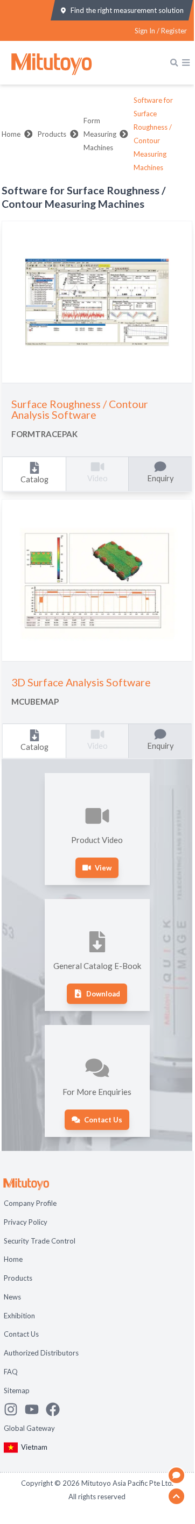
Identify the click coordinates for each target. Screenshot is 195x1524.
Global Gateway (29, 1428)
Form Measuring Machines (99, 134)
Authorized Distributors (41, 1353)
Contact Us (21, 1334)
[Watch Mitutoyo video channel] (35, 1409)
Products (52, 134)
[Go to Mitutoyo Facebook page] (56, 1409)
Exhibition (19, 1315)
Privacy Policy (25, 1222)
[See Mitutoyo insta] (14, 1409)
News (12, 1297)
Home (11, 134)
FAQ (11, 1371)
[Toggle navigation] (186, 62)
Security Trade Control (39, 1241)
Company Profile (30, 1203)
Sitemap (17, 1390)
